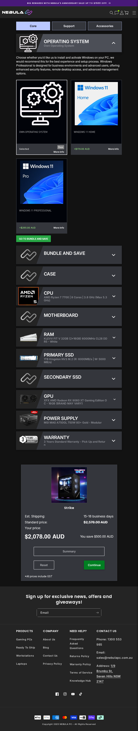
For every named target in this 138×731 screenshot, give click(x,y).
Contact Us (50, 655)
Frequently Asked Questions (77, 643)
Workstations (25, 655)
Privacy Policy (52, 663)
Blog (46, 647)
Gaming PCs (24, 639)
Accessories (104, 26)
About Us (49, 639)
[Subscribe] (97, 612)
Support (69, 26)
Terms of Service (81, 672)
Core (33, 26)
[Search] (111, 13)
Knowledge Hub (80, 680)
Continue (94, 565)
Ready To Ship (25, 647)
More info (59, 152)
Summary (69, 551)
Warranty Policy (80, 664)
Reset (44, 565)
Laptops (21, 663)
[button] (127, 13)
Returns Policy (79, 656)
